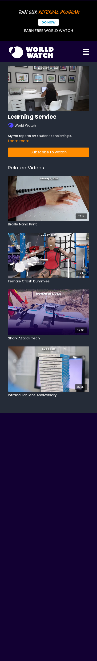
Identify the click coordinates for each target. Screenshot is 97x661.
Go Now (48, 22)
